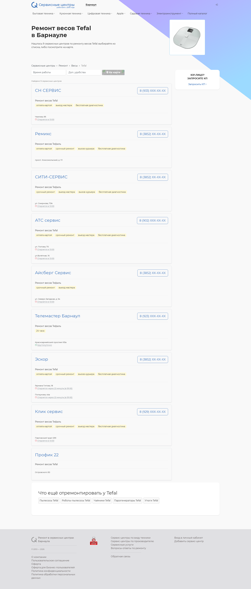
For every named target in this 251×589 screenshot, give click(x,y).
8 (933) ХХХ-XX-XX (153, 90)
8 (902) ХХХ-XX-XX (152, 220)
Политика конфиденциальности (50, 571)
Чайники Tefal (102, 500)
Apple (120, 13)
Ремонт (63, 65)
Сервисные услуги (122, 544)
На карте (114, 72)
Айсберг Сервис (53, 272)
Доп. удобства (77, 72)
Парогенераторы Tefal (127, 500)
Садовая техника (140, 13)
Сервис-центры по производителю (132, 541)
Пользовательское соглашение (50, 560)
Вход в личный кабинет (188, 537)
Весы (74, 65)
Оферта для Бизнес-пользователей (53, 567)
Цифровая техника (99, 13)
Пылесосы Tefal (49, 500)
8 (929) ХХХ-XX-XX (153, 412)
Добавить (189, 541)
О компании (38, 557)
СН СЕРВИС (48, 90)
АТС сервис (47, 220)
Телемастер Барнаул (57, 315)
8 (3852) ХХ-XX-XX (153, 134)
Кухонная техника (71, 13)
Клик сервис (49, 411)
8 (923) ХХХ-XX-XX (153, 316)
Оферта (36, 564)
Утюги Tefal (151, 500)
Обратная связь (120, 556)
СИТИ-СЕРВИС (51, 176)
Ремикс (43, 133)
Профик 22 (47, 454)
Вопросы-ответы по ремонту (128, 548)
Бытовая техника (43, 13)
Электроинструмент (169, 13)
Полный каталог (197, 13)
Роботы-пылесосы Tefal (76, 500)
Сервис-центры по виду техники (130, 537)
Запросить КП (196, 84)
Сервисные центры (43, 65)
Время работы (42, 72)
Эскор (41, 359)
